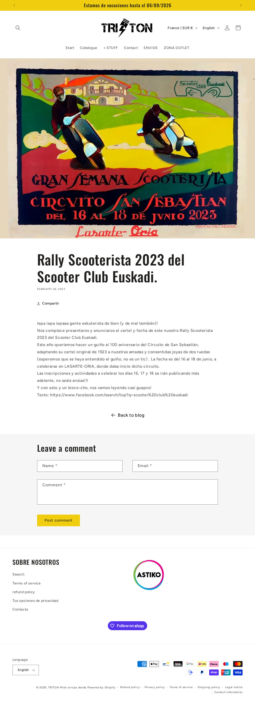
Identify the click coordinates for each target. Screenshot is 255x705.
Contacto (20, 609)
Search (18, 574)
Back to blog (131, 415)
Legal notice (234, 687)
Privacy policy (155, 687)
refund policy (23, 592)
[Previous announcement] (14, 5)
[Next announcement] (240, 5)
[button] (17, 27)
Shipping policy (208, 687)
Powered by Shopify (101, 687)
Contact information (228, 692)
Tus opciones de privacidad (35, 601)
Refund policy (130, 687)
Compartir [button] (50, 303)
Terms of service (26, 583)
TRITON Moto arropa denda (67, 687)
